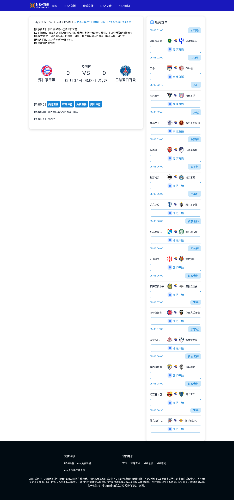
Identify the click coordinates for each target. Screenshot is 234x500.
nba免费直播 (84, 463)
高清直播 (53, 104)
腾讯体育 (95, 104)
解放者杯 (193, 221)
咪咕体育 (67, 104)
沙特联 (194, 30)
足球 (58, 22)
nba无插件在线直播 (74, 470)
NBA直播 (70, 5)
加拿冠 (194, 329)
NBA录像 (106, 5)
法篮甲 (194, 57)
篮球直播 (88, 5)
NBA (196, 302)
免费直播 (81, 104)
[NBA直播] (39, 8)
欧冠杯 (67, 22)
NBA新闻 (124, 5)
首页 (55, 5)
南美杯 (194, 166)
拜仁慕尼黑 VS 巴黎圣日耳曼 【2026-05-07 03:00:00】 (104, 22)
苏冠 (196, 85)
